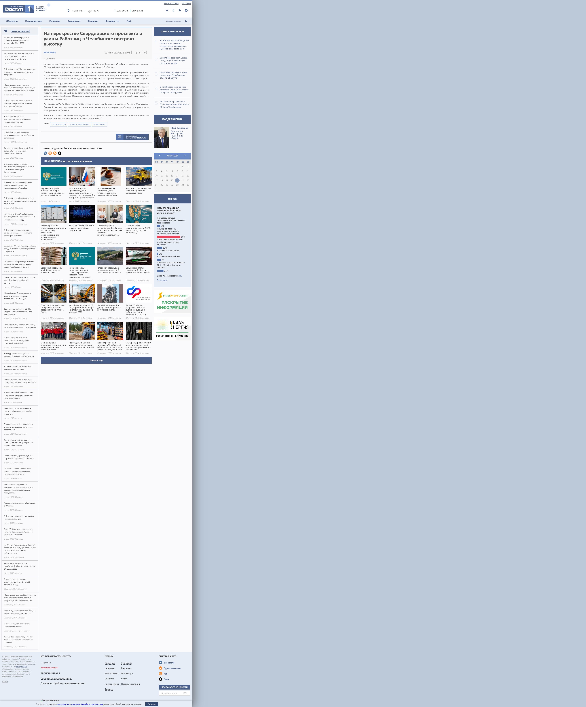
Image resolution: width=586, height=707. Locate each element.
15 (183, 176)
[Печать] (145, 53)
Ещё (129, 21)
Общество (12, 21)
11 (162, 176)
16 (188, 176)
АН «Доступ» (21, 666)
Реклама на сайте (171, 3)
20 (172, 180)
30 (188, 185)
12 (167, 176)
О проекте (186, 3)
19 (167, 180)
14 (177, 176)
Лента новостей (20, 31)
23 (188, 180)
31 (156, 190)
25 (162, 185)
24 (156, 185)
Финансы (93, 21)
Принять (152, 704)
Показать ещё (96, 360)
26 (167, 185)
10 (156, 176)
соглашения (63, 704)
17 (156, 180)
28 (177, 185)
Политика (54, 21)
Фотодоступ (112, 21)
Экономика (74, 21)
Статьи (5, 681)
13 (172, 176)
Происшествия (33, 21)
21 (177, 180)
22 (183, 180)
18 (162, 180)
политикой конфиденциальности (87, 704)
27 (172, 185)
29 (183, 185)
